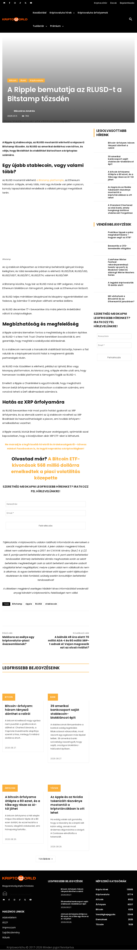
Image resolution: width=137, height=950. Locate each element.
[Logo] (15, 19)
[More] (40, 132)
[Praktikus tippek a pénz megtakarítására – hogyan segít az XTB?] (100, 235)
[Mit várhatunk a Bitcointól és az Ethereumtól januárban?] (100, 299)
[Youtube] (31, 3)
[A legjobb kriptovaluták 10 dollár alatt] (100, 285)
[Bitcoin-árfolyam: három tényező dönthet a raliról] (23, 688)
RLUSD (38, 603)
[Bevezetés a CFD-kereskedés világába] (100, 249)
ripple (29, 603)
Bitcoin (9, 697)
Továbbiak (44, 858)
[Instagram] (15, 3)
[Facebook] (9, 3)
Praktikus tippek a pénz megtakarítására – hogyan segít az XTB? (120, 235)
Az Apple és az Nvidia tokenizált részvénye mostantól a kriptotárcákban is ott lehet (67, 805)
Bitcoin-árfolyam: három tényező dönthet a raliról (19, 710)
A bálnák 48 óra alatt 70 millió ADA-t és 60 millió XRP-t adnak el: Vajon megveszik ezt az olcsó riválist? (68, 642)
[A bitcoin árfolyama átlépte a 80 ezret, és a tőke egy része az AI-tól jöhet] (23, 779)
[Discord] (4, 3)
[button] (131, 19)
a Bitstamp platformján (50, 180)
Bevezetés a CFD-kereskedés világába (119, 247)
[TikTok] (20, 3)
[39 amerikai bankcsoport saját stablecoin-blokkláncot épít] (68, 688)
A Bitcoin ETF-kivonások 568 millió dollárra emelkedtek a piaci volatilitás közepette (45, 468)
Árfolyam (10, 788)
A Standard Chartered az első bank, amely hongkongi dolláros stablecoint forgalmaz (120, 209)
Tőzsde (54, 788)
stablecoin (51, 603)
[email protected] (21, 894)
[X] (25, 3)
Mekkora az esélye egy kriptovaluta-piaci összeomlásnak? (18, 640)
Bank (23, 80)
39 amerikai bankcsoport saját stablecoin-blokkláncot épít (64, 712)
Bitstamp (17, 603)
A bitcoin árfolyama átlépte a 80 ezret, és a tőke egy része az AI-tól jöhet (22, 803)
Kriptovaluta (36, 80)
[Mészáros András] (10, 111)
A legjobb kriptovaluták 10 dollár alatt (120, 284)
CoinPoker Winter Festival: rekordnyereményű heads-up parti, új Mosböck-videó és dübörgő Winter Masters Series (121, 267)
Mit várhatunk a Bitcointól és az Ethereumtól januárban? (121, 299)
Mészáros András (24, 111)
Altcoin (12, 80)
